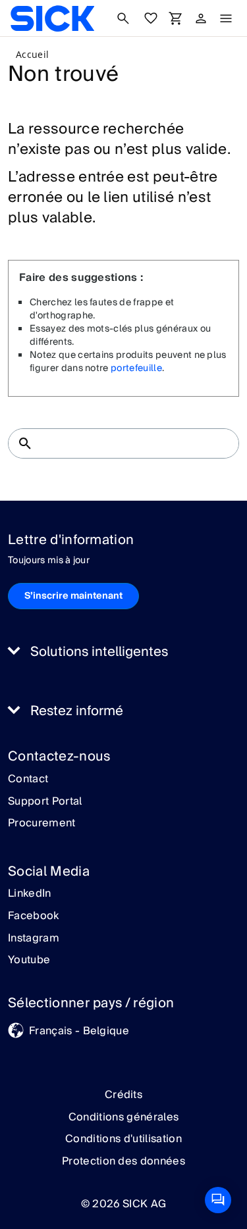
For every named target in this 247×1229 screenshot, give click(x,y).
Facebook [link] (33, 916)
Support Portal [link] (45, 802)
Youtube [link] (29, 960)
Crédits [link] (123, 1095)
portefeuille (136, 368)
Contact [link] (28, 779)
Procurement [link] (42, 823)
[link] (52, 18)
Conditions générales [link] (123, 1117)
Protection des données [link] (123, 1161)
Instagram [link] (33, 938)
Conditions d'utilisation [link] (123, 1139)
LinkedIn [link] (29, 894)
